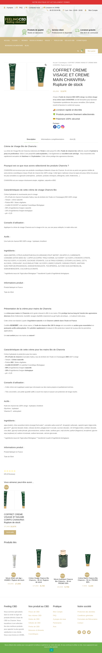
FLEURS (14, 40)
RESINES (25, 40)
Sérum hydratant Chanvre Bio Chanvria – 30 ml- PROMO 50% (63, 581)
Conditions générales (85, 615)
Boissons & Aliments (36, 630)
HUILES (47, 40)
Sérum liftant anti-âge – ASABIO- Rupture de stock (14, 579)
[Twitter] (58, 127)
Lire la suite (10, 532)
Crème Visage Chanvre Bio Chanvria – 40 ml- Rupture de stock (39, 580)
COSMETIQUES (81, 40)
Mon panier (92, 51)
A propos (10, 7)
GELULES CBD (69, 40)
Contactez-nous (34, 7)
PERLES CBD (58, 40)
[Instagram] (62, 127)
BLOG (27, 45)
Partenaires (57, 623)
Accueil (55, 62)
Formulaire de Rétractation (87, 619)
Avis (54, 627)
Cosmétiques (63, 62)
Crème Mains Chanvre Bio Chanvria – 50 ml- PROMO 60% (88, 580)
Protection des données (86, 612)
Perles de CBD (34, 627)
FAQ (20, 7)
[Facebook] (55, 127)
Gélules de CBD (34, 623)
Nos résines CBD (34, 615)
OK (51, 650)
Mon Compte (93, 10)
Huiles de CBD (33, 619)
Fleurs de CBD (33, 612)
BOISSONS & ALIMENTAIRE (14, 45)
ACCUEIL (7, 40)
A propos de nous (59, 619)
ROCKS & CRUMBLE (36, 40)
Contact (80, 623)
